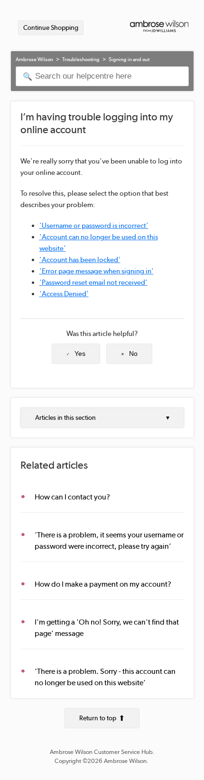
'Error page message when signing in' (96, 271)
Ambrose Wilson (34, 59)
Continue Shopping (50, 27)
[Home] (159, 27)
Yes (79, 353)
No (133, 353)
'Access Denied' (64, 294)
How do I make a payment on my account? (103, 584)
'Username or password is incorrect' (93, 225)
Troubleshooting (81, 59)
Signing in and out (129, 59)
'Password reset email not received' (93, 282)
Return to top (97, 718)
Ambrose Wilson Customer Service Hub (101, 751)
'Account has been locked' (80, 259)
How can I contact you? (72, 496)
